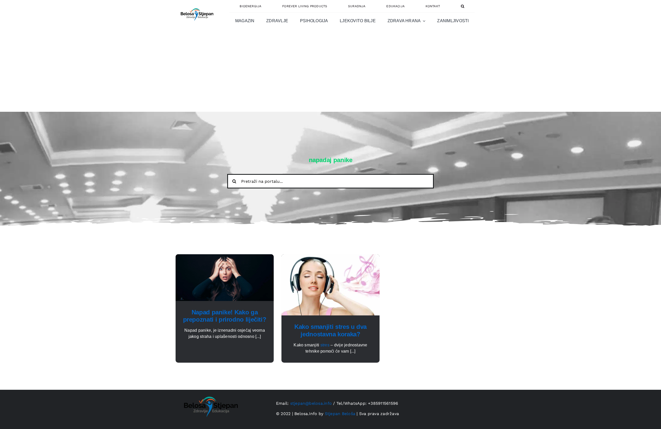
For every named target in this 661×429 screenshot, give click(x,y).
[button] (462, 6)
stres (324, 345)
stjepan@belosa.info (311, 403)
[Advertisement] (330, 73)
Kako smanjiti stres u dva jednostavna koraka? (330, 330)
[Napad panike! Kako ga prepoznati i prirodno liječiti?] (225, 257)
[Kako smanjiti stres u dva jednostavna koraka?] (330, 257)
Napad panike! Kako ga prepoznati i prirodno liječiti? (224, 316)
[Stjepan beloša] (196, 6)
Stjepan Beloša (340, 413)
